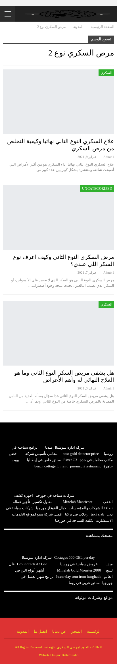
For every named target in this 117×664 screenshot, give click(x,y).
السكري (106, 73)
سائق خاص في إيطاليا (44, 460)
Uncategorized (97, 189)
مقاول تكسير (43, 502)
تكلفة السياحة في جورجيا (74, 520)
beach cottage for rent (51, 466)
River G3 (70, 460)
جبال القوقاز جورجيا (51, 508)
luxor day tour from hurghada (78, 576)
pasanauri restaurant (85, 466)
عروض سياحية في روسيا (79, 564)
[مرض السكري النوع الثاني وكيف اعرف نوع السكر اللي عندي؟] (58, 217)
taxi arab (97, 514)
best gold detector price (81, 453)
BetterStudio (70, 655)
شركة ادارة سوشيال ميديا (65, 447)
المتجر (76, 631)
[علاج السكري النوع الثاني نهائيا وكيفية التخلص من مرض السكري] (58, 101)
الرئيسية (94, 631)
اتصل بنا (40, 631)
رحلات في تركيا (76, 514)
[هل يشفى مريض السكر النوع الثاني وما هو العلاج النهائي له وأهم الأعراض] (58, 333)
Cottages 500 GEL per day (74, 557)
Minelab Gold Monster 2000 (79, 570)
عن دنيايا (59, 631)
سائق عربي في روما (84, 583)
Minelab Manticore (78, 502)
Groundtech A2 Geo (32, 564)
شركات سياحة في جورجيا (54, 495)
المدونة (23, 631)
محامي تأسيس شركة (41, 453)
